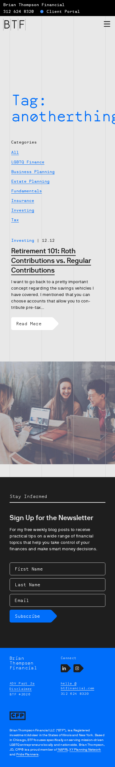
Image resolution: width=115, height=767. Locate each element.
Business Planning (33, 172)
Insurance (22, 200)
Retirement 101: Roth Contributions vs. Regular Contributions (51, 260)
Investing (22, 210)
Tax (15, 220)
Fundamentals (26, 191)
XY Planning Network (85, 749)
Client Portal (63, 11)
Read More (29, 323)
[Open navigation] (107, 25)
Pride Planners (27, 754)
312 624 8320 (18, 11)
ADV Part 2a (22, 683)
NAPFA (62, 749)
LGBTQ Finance (27, 162)
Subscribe (27, 616)
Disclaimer (21, 689)
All (15, 152)
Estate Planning (30, 181)
